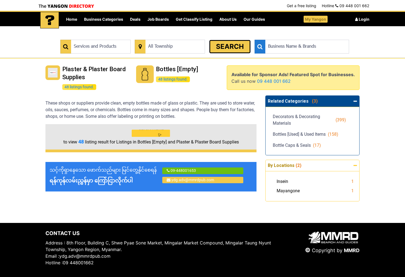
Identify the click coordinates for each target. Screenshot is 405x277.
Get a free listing (301, 5)
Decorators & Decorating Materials (309, 120)
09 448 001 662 (274, 81)
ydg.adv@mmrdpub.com (192, 180)
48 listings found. (79, 87)
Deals (135, 19)
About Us (228, 19)
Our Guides (254, 19)
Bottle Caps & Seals (297, 145)
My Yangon (315, 19)
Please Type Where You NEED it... (163, 37)
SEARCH (230, 46)
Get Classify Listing (194, 19)
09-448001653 (183, 170)
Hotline (345, 5)
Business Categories (103, 19)
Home (71, 19)
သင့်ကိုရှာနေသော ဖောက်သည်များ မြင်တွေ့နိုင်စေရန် (103, 175)
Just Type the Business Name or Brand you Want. (296, 37)
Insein (282, 181)
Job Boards (158, 19)
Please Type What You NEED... (86, 37)
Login (363, 19)
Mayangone (288, 190)
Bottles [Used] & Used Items (305, 134)
